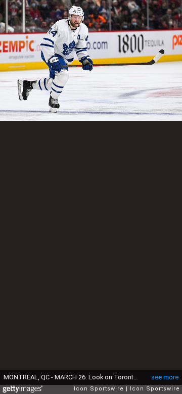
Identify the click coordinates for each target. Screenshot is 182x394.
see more (164, 377)
